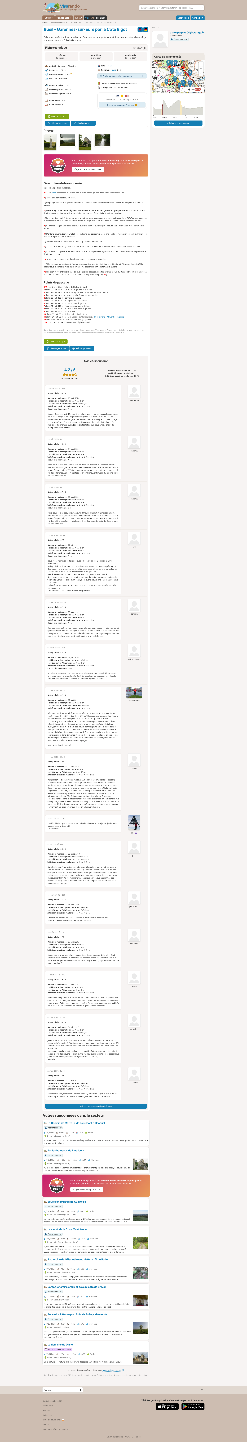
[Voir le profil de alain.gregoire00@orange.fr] (160, 39)
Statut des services (115, 1437)
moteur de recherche (112, 1370)
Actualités (47, 1415)
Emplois (46, 1410)
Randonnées (63, 17)
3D (196, 89)
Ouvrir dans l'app (58, 116)
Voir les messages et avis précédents (96, 1106)
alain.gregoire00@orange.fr (187, 32)
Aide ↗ (78, 17)
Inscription (183, 17)
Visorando (46, 23)
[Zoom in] (201, 64)
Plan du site (48, 1405)
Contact (46, 1424)
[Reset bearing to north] (201, 73)
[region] (178, 76)
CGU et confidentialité (52, 1401)
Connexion (197, 17)
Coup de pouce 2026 (52, 1420)
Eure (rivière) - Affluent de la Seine (109, 317)
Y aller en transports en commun (117, 76)
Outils (47, 17)
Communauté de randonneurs (56, 1429)
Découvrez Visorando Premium (120, 105)
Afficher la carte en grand (178, 123)
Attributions (157, 91)
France (110, 66)
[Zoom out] (201, 68)
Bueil (114, 70)
